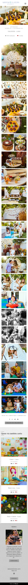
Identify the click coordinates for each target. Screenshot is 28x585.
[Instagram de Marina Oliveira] (14, 573)
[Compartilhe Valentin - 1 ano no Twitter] (15, 419)
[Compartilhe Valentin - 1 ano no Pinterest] (18, 419)
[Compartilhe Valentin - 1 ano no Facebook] (9, 419)
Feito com (14, 583)
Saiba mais (14, 560)
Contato (14, 578)
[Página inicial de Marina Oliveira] (11, 3)
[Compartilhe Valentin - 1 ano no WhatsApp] (12, 419)
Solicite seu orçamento (14, 422)
